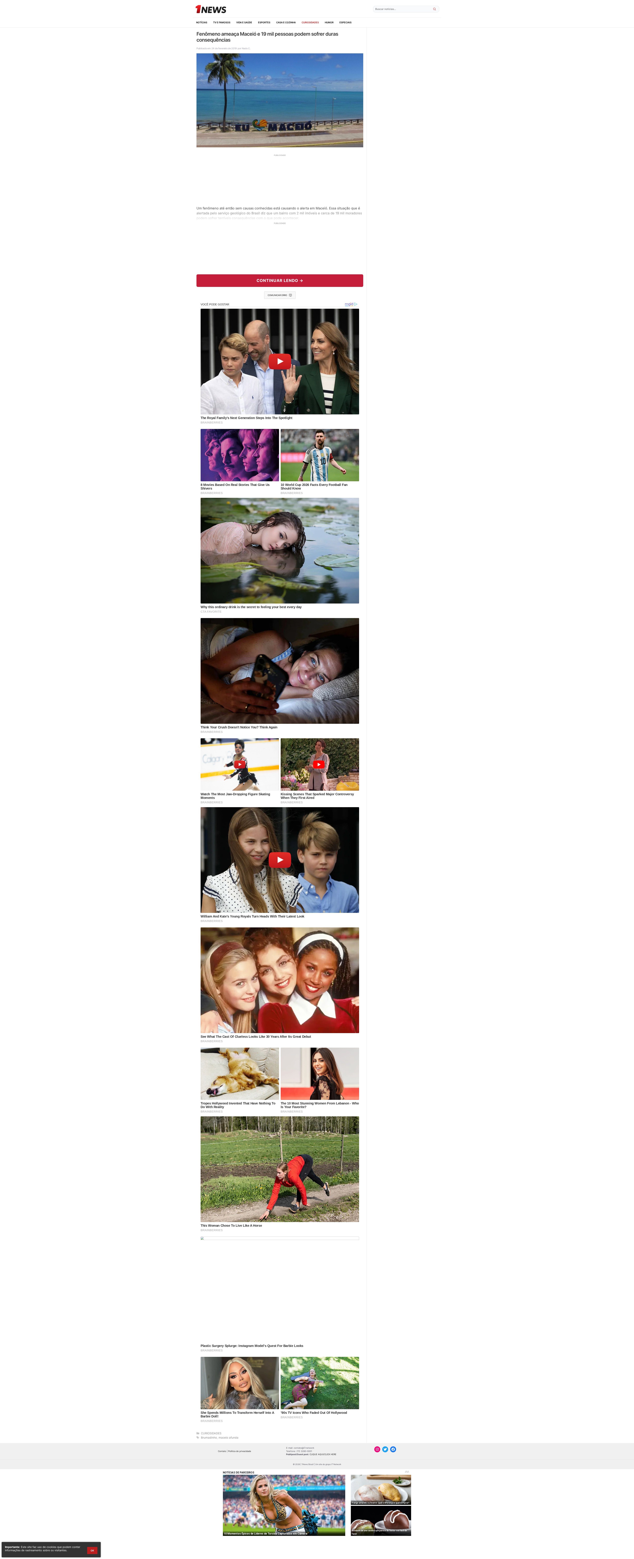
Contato (222, 1451)
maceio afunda (228, 1437)
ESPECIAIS (345, 22)
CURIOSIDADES (310, 22)
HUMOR (329, 22)
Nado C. (246, 48)
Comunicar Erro (277, 295)
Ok (92, 1550)
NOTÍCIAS (201, 22)
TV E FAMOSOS (221, 22)
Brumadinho (209, 1437)
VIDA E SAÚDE (244, 22)
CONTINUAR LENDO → (280, 280)
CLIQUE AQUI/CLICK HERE (323, 1454)
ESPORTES (264, 22)
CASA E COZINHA (286, 22)
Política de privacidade (239, 1451)
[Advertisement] (279, 180)
